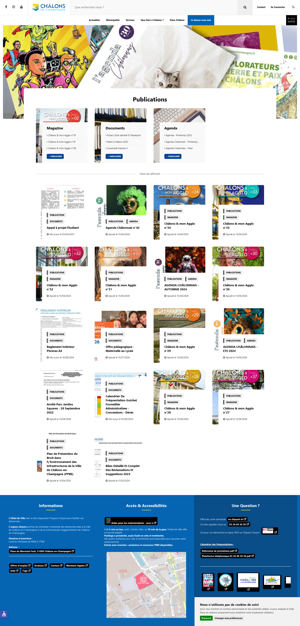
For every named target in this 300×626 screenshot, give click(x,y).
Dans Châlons (177, 20)
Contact (261, 7)
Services (130, 20)
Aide (12, 570)
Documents (115, 128)
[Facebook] (6, 7)
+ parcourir (55, 156)
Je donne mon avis (201, 20)
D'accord (206, 618)
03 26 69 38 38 (237, 524)
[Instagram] (13, 7)
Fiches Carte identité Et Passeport (123, 135)
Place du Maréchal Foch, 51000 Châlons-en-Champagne (40, 551)
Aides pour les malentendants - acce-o (132, 522)
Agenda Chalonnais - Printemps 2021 (183, 141)
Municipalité (113, 20)
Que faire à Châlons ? (152, 20)
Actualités (94, 20)
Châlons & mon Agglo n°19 (62, 135)
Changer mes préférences (228, 618)
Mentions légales (75, 565)
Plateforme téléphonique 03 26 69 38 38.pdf (226, 556)
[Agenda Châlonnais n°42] (120, 212)
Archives (39, 565)
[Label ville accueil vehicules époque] (225, 582)
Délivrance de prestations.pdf (218, 550)
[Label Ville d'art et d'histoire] (208, 582)
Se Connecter (278, 7)
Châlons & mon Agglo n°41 (62, 141)
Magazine (55, 128)
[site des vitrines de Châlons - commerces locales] (272, 582)
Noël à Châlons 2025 (117, 141)
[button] (293, 7)
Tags (25, 570)
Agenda (170, 128)
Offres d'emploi (18, 565)
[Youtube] (21, 7)
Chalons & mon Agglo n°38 (62, 148)
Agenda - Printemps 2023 (178, 135)
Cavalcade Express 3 (117, 148)
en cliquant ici (235, 519)
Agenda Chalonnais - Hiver (179, 148)
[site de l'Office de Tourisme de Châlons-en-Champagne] (248, 582)
